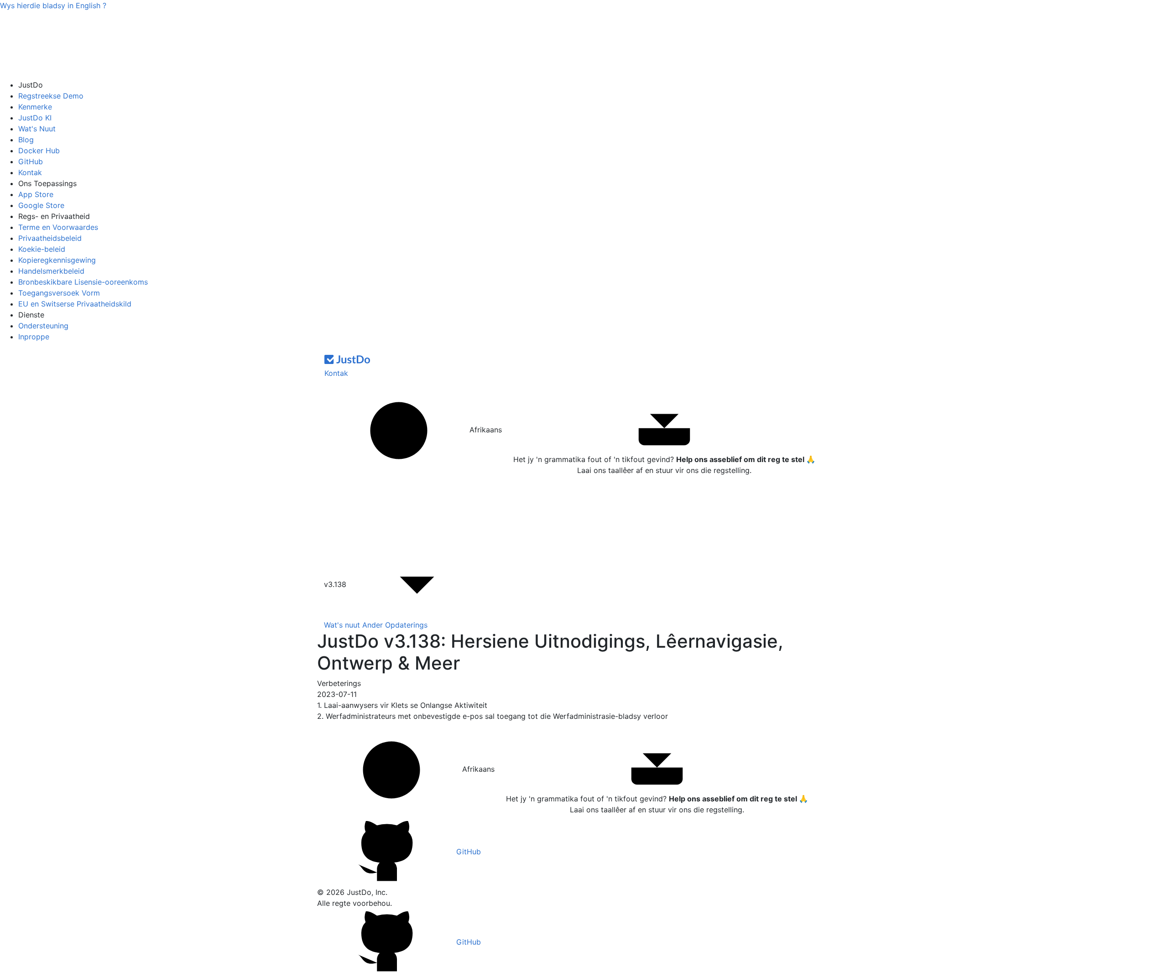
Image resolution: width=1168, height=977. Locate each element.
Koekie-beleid (41, 249)
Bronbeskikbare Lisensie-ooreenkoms (83, 281)
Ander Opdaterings (395, 624)
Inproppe (33, 336)
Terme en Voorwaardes (58, 227)
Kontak (30, 172)
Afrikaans (484, 429)
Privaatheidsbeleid (50, 238)
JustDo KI (35, 117)
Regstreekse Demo (50, 95)
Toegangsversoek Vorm (59, 292)
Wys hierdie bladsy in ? (53, 5)
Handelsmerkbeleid (51, 270)
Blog (26, 139)
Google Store (41, 205)
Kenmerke (35, 106)
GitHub (30, 161)
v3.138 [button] (336, 584)
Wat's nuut (342, 624)
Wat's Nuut (37, 128)
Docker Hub (39, 150)
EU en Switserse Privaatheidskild (74, 303)
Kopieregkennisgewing (57, 260)
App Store (35, 194)
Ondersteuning (43, 325)
